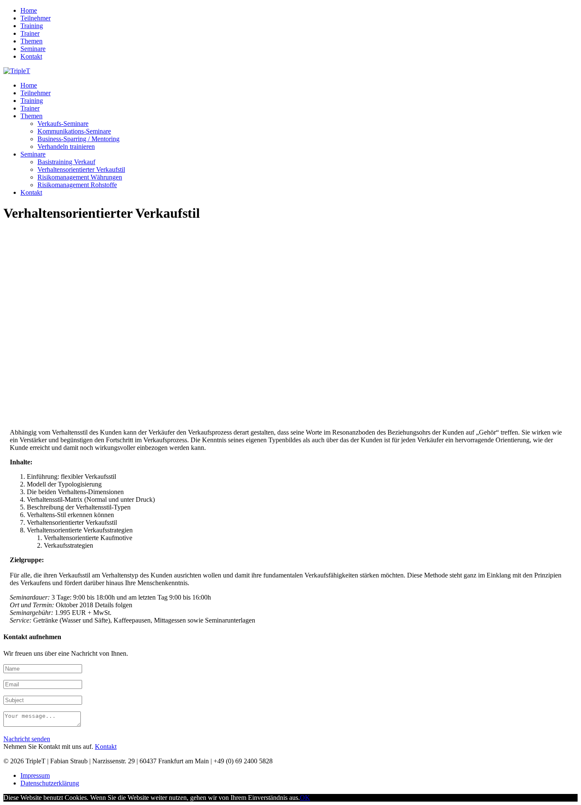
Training (31, 25)
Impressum (35, 775)
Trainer (30, 33)
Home (28, 10)
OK (305, 797)
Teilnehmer (35, 18)
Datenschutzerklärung (49, 783)
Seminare (33, 48)
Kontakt (31, 56)
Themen (31, 41)
